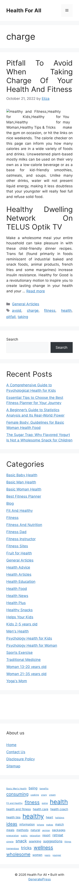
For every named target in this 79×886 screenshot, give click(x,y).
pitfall (11, 317)
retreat (57, 835)
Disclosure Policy (20, 759)
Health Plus (16, 603)
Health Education (20, 581)
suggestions (52, 841)
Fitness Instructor (21, 539)
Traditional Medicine (23, 660)
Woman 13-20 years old (26, 667)
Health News (17, 596)
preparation (12, 835)
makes (49, 824)
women (37, 855)
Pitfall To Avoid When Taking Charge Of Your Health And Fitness (39, 76)
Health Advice (18, 567)
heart (49, 817)
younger (56, 855)
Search (12, 339)
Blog (10, 503)
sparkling (35, 841)
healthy (33, 816)
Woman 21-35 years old (26, 674)
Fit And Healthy (19, 510)
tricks (26, 847)
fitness (49, 310)
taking (23, 317)
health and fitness (18, 809)
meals (10, 830)
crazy (44, 794)
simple (9, 841)
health (66, 310)
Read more (35, 291)
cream (52, 794)
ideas (11, 823)
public (24, 835)
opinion (46, 830)
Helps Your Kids (19, 617)
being (33, 788)
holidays (59, 817)
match (59, 824)
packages (58, 830)
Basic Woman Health (23, 489)
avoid (16, 310)
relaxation (35, 835)
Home (11, 745)
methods (22, 830)
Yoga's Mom (16, 681)
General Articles (25, 304)
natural (35, 830)
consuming (17, 794)
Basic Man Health (21, 482)
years (47, 855)
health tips (13, 817)
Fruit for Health (19, 553)
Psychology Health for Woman (31, 645)
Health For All (23, 10)
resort (46, 835)
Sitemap (13, 766)
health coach (59, 809)
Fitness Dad (16, 532)
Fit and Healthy (14, 803)
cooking (35, 794)
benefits (44, 788)
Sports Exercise (19, 652)
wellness (43, 848)
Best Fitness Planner (23, 496)
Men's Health (17, 631)
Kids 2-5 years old (21, 624)
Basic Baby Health (21, 475)
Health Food (16, 589)
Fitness (12, 518)
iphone (40, 824)
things (67, 841)
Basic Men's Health (16, 788)
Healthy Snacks (19, 610)
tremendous (12, 848)
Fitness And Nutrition (24, 525)
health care (40, 809)
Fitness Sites (17, 546)
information (27, 824)
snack (21, 840)
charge (33, 310)
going (45, 803)
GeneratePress (39, 879)
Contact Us (15, 752)
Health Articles (18, 574)
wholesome (18, 854)
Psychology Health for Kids (29, 638)
